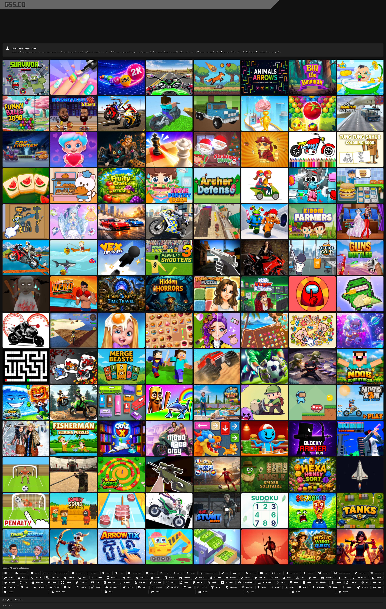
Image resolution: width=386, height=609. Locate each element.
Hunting (12, 582)
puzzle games (170, 52)
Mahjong (111, 582)
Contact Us (18, 600)
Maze (186, 582)
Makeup (127, 582)
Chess (279, 573)
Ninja (283, 582)
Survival (365, 587)
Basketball (137, 573)
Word (298, 592)
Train (111, 592)
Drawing (99, 577)
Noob (296, 582)
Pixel (379, 582)
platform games (224, 52)
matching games (199, 52)
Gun (314, 577)
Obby (309, 582)
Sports (277, 587)
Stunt (335, 587)
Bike (166, 573)
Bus (227, 573)
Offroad (323, 582)
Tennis (11, 592)
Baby (108, 573)
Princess (41, 587)
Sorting (249, 587)
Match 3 (142, 582)
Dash (24, 577)
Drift (129, 577)
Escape (171, 577)
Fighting (217, 577)
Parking (338, 582)
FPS (276, 577)
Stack (305, 587)
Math (173, 582)
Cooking (378, 573)
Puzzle (56, 587)
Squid (292, 587)
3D (48, 573)
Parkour (354, 582)
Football (262, 577)
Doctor (71, 577)
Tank (379, 587)
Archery (94, 573)
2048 (36, 573)
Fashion (202, 577)
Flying (247, 577)
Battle (152, 573)
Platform (12, 587)
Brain (193, 573)
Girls (289, 577)
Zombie (345, 592)
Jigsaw (68, 582)
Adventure (63, 573)
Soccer (218, 587)
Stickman (320, 587)
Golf (302, 577)
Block (179, 573)
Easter (157, 577)
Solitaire (233, 587)
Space (264, 587)
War (252, 592)
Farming (187, 577)
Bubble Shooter (210, 573)
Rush (144, 587)
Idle (25, 582)
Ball (121, 573)
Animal (78, 573)
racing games (143, 52)
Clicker (310, 573)
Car (239, 573)
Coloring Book (344, 573)
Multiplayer (267, 582)
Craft (11, 577)
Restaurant (114, 587)
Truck (158, 592)
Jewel (54, 582)
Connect (362, 573)
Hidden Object (361, 577)
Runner (130, 587)
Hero (344, 577)
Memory (200, 582)
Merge (214, 582)
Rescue (98, 587)
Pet (367, 582)
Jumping (83, 582)
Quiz (69, 587)
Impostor (39, 582)
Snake (190, 587)
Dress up (114, 577)
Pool (26, 587)
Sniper (204, 587)
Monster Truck (248, 582)
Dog (84, 577)
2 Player (23, 573)
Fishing (233, 577)
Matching (157, 582)
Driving (143, 577)
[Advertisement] (193, 26)
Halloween (330, 577)
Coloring (326, 573)
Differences (55, 577)
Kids (97, 582)
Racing (83, 587)
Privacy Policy (7, 600)
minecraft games (256, 52)
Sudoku (349, 587)
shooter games (118, 52)
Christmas (294, 573)
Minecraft (229, 582)
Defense (38, 577)
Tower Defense (61, 592)
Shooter (159, 587)
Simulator (174, 587)
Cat (266, 573)
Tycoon (205, 592)
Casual (252, 573)
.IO (9, 573)
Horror (378, 577)
